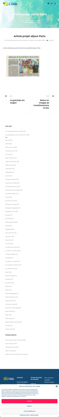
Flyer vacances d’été (11, 343)
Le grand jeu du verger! (17, 99)
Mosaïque (9, 279)
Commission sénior (11, 193)
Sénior (8, 315)
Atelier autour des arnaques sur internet (16, 354)
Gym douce (9, 236)
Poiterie (8, 290)
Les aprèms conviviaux (12, 261)
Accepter (29, 401)
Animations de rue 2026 (12, 347)
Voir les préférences (29, 411)
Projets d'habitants (11, 297)
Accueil (9, 140)
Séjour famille (10, 311)
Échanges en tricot (11, 211)
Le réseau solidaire (11, 254)
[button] (56, 386)
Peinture (8, 286)
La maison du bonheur (12, 247)
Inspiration (9, 240)
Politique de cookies (24, 415)
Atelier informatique (12, 161)
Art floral (8, 154)
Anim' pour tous (11, 147)
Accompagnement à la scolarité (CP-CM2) (17, 135)
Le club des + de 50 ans (13, 250)
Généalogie (9, 229)
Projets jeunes (41, 40)
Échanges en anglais (12, 204)
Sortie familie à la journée (13, 322)
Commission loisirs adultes (13, 190)
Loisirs (35, 40)
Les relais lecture (11, 268)
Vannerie (8, 325)
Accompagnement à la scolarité (15, 131)
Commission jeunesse (32, 21)
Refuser (29, 406)
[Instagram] (51, 3)
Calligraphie (9, 172)
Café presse (9, 168)
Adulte (8, 144)
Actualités (47, 380)
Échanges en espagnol (12, 208)
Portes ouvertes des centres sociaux (15, 340)
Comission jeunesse (12, 179)
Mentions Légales (34, 415)
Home (22, 21)
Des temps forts (11, 201)
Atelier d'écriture (11, 158)
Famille (8, 226)
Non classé (9, 283)
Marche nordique (11, 275)
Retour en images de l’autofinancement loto (41, 102)
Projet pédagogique (11, 293)
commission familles (12, 183)
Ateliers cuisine (10, 165)
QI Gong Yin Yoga (11, 304)
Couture (8, 197)
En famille (9, 218)
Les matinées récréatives (13, 265)
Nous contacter (48, 378)
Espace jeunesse (22, 40)
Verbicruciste (10, 329)
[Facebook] (48, 3)
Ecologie (8, 215)
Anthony (51, 40)
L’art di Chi (9, 243)
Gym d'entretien (10, 233)
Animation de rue (11, 151)
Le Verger (30, 40)
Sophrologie (9, 318)
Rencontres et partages (13, 308)
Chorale (8, 176)
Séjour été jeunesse (10, 350)
